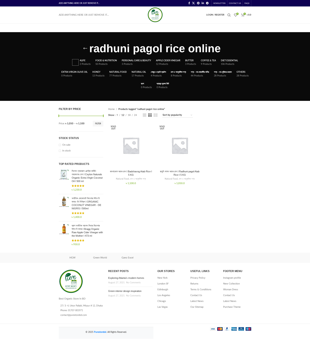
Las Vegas (162, 307)
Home (111, 109)
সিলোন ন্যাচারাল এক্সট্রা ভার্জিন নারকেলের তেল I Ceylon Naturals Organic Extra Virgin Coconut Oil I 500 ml (87, 176)
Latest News (197, 301)
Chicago (161, 301)
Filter (98, 124)
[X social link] (193, 3)
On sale (66, 145)
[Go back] (85, 48)
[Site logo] (155, 15)
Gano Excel (128, 257)
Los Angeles (163, 295)
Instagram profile (232, 278)
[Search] (229, 15)
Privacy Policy (197, 278)
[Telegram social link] (207, 3)
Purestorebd (100, 332)
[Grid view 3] (149, 115)
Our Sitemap (196, 307)
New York (162, 278)
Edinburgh (162, 289)
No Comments (133, 283)
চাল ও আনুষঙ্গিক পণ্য (138, 179)
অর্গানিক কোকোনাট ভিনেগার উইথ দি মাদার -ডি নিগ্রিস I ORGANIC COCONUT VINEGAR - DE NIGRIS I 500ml (86, 203)
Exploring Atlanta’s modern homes (126, 278)
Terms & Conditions (200, 289)
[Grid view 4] (155, 115)
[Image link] (71, 281)
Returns (194, 284)
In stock (66, 151)
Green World (100, 257)
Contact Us (196, 295)
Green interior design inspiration (124, 291)
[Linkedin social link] (203, 3)
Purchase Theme (232, 307)
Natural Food (122, 179)
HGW (72, 257)
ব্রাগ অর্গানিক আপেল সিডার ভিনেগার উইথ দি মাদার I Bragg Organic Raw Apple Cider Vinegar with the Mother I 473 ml (87, 230)
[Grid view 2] (144, 115)
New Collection (231, 284)
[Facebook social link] (189, 3)
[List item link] (81, 310)
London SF (163, 284)
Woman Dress (230, 289)
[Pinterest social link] (198, 3)
